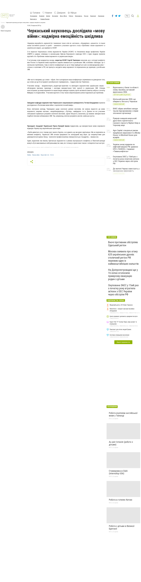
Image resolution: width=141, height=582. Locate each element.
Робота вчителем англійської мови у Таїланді (123, 414)
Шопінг (48, 16)
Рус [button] (127, 16)
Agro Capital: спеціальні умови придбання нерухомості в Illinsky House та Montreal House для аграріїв (126, 133)
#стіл (52, 155)
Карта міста (33, 19)
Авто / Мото (63, 16)
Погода (86, 16)
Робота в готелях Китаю (120, 499)
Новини (48, 13)
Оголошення (33, 16)
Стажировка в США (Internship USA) (118, 472)
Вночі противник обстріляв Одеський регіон (123, 244)
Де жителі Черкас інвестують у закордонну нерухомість (126, 170)
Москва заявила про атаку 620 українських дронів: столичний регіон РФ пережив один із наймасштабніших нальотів (123, 257)
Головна (36, 13)
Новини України (44, 19)
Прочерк (30, 152)
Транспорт (93, 16)
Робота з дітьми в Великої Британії (121, 527)
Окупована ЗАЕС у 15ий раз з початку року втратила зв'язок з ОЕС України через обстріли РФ (126, 160)
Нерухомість (78, 16)
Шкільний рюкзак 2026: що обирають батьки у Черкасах (125, 100)
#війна (29, 155)
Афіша (73, 13)
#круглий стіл (45, 155)
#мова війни (36, 155)
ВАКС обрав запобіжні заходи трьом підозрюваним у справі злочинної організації (125, 110)
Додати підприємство (123, 342)
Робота (71, 16)
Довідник (61, 13)
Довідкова (101, 16)
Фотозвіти (55, 16)
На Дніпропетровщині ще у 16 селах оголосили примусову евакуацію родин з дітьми (123, 274)
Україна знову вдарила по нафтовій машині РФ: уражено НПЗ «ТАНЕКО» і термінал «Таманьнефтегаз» (125, 148)
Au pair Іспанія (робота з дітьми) (121, 443)
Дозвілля (41, 16)
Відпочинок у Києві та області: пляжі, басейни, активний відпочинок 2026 (126, 89)
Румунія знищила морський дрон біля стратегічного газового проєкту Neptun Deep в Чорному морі (126, 121)
